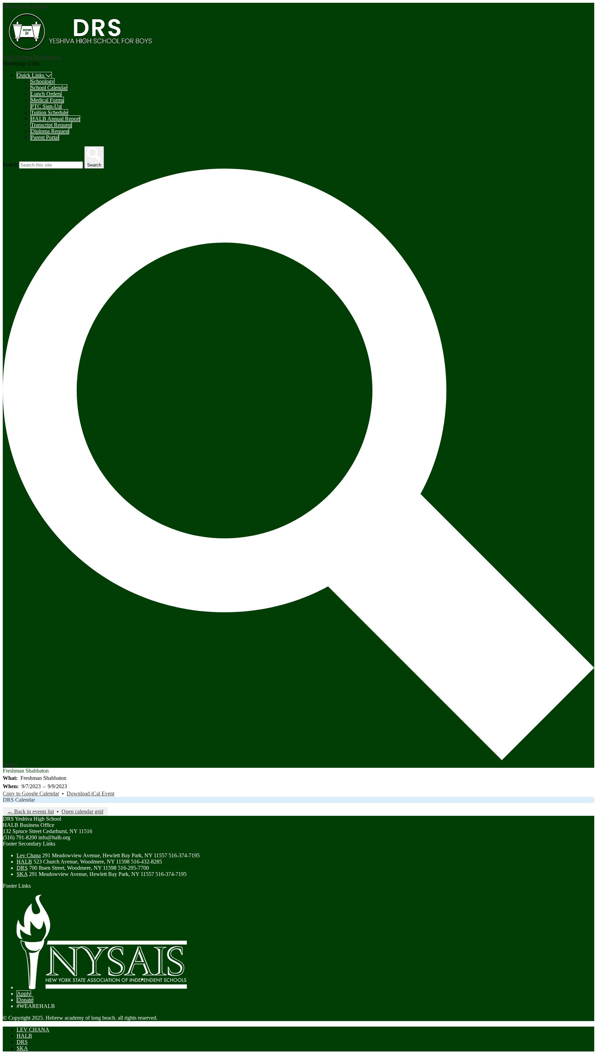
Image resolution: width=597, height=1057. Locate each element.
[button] (34, 75)
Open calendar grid (82, 811)
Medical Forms (47, 100)
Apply (24, 994)
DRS (22, 868)
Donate (25, 1000)
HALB (24, 862)
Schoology (42, 81)
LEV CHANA (33, 1029)
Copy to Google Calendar (31, 793)
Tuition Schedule (49, 112)
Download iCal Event (90, 793)
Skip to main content (25, 6)
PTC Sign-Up (46, 106)
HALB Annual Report (55, 119)
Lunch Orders (46, 94)
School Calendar (49, 88)
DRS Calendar (19, 800)
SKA (22, 874)
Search (10, 165)
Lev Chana (29, 855)
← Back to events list (30, 811)
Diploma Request (50, 131)
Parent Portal (45, 137)
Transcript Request (51, 125)
